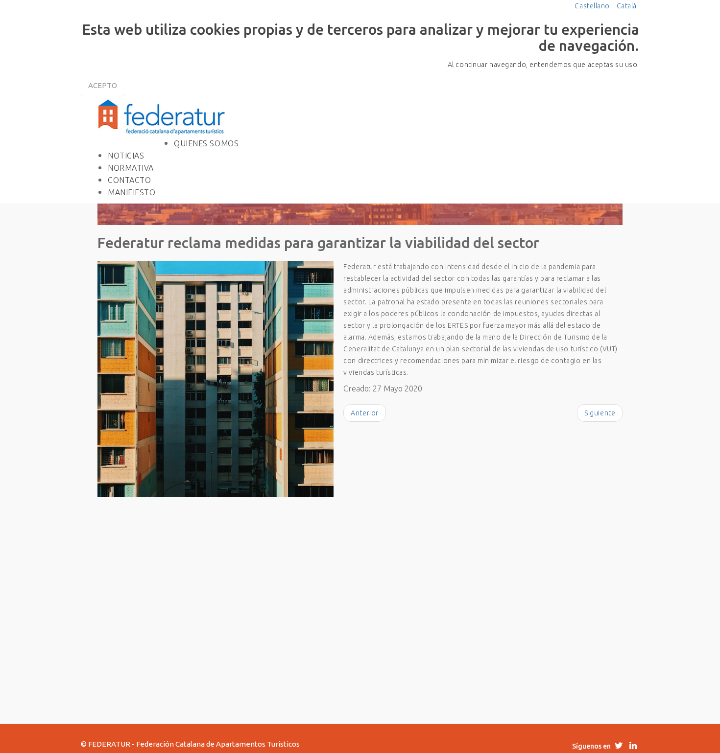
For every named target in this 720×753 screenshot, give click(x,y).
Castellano (593, 6)
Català (627, 6)
